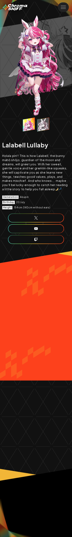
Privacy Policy (46, 490)
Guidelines (23, 490)
